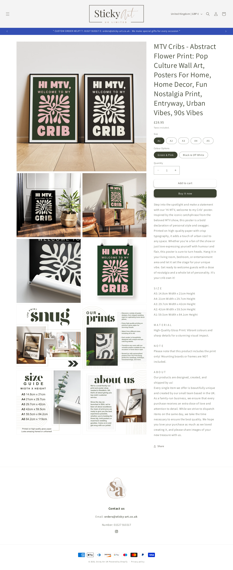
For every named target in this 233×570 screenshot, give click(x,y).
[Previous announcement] (7, 31)
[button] (8, 14)
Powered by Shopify (118, 561)
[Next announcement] (226, 31)
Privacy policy (138, 561)
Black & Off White (193, 155)
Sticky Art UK (102, 561)
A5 (208, 140)
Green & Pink (166, 155)
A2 (171, 140)
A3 (183, 140)
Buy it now (185, 193)
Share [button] (160, 446)
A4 (196, 140)
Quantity (158, 163)
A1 (159, 140)
